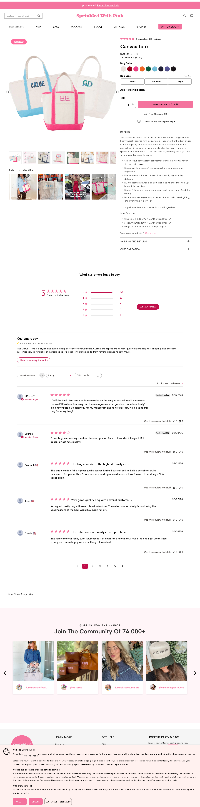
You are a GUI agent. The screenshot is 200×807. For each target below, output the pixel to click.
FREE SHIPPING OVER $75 (100, 5)
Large (180, 81)
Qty (123, 97)
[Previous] (8, 93)
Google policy (23, 792)
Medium (156, 81)
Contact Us (150, 233)
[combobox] (59, 375)
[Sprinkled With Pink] (100, 15)
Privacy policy (187, 789)
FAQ (104, 744)
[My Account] (184, 15)
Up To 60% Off (170, 26)
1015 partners (31, 755)
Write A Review (148, 306)
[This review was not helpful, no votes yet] (180, 421)
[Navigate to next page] (122, 566)
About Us (59, 744)
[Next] (117, 93)
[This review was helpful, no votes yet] (174, 421)
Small (132, 81)
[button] (56, 26)
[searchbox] (28, 375)
